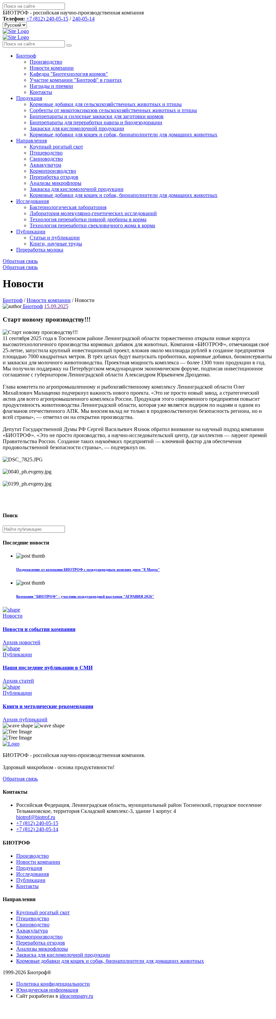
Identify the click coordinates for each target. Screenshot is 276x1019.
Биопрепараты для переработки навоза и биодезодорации (96, 122)
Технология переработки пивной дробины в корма (88, 219)
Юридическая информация (47, 990)
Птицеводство (46, 153)
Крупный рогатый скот (56, 147)
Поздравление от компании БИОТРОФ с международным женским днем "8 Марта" (88, 569)
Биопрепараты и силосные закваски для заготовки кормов (97, 116)
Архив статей (18, 681)
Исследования (32, 201)
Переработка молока (39, 250)
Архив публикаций (25, 719)
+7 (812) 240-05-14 (37, 829)
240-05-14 (83, 19)
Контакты (41, 92)
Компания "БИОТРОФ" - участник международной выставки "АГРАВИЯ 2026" (85, 596)
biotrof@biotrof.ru (35, 817)
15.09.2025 (56, 306)
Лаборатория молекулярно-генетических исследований (93, 213)
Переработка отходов (54, 177)
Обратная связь (20, 261)
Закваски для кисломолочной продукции (77, 128)
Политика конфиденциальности (53, 984)
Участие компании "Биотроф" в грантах (76, 80)
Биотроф (26, 56)
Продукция (29, 98)
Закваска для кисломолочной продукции (77, 189)
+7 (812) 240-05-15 (47, 19)
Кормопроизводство (53, 171)
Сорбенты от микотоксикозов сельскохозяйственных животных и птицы (113, 110)
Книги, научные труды (56, 243)
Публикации (30, 231)
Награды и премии (51, 86)
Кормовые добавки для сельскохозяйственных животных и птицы (106, 104)
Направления (31, 140)
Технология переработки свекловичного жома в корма (92, 225)
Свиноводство (46, 159)
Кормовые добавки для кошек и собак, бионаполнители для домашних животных (123, 134)
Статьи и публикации (55, 237)
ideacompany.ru (76, 996)
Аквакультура (45, 165)
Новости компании (52, 68)
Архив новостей (21, 642)
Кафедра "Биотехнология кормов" (69, 74)
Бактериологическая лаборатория (68, 207)
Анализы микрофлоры (55, 183)
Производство (46, 62)
